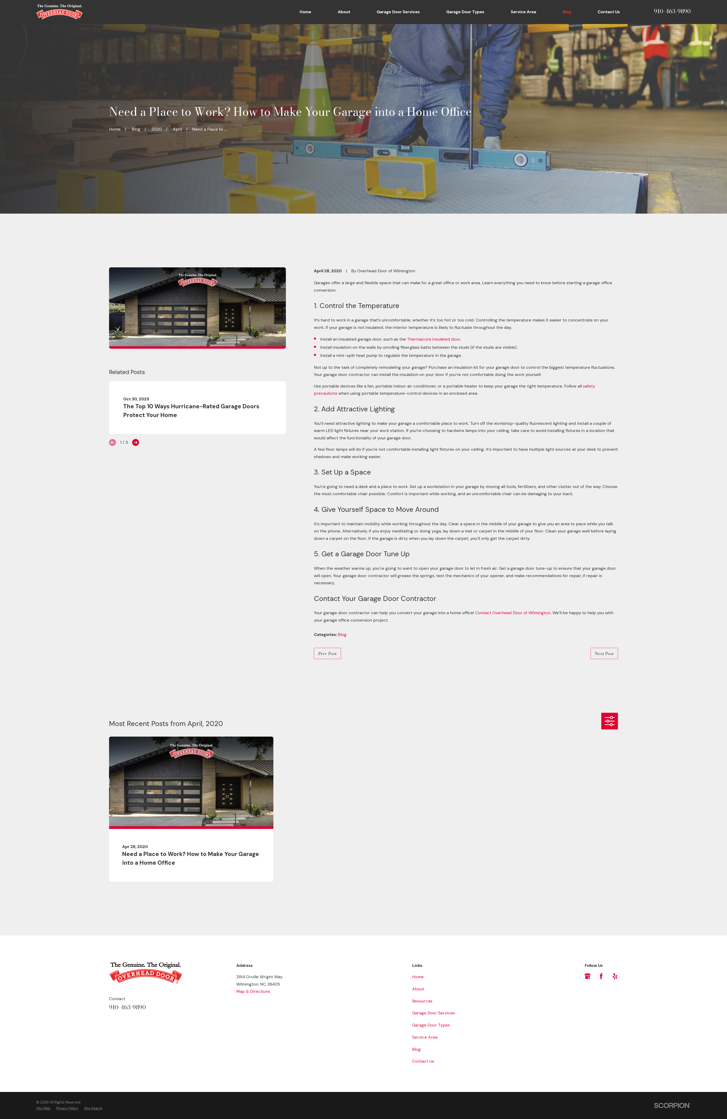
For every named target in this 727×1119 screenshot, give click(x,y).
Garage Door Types (431, 1025)
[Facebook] (601, 976)
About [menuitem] (344, 12)
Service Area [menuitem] (523, 12)
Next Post (604, 653)
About (418, 989)
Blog (342, 634)
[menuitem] (43, 1108)
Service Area (424, 1037)
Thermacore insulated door (433, 339)
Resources (422, 1001)
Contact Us (423, 1061)
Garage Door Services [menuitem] (398, 12)
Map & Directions (253, 991)
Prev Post (327, 653)
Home (418, 977)
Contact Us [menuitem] (609, 12)
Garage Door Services (433, 1013)
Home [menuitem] (305, 12)
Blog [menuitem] (567, 12)
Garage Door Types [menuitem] (465, 12)
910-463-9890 (672, 11)
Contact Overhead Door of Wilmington (512, 613)
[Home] (59, 12)
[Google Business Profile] (587, 976)
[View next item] (135, 442)
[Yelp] (615, 976)
